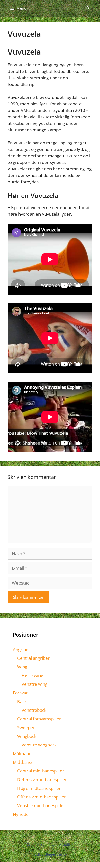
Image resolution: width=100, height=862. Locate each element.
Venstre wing (34, 684)
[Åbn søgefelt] (88, 8)
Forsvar (20, 693)
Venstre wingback (39, 745)
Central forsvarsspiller (39, 719)
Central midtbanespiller (40, 771)
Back (22, 701)
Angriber (21, 649)
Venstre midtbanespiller (41, 805)
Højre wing (32, 675)
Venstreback (34, 710)
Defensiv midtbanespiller (42, 779)
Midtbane (22, 762)
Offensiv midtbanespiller (41, 797)
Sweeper (26, 727)
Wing (22, 667)
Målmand (22, 753)
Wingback (26, 736)
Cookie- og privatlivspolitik (50, 844)
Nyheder (22, 814)
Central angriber (33, 658)
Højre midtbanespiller (39, 788)
